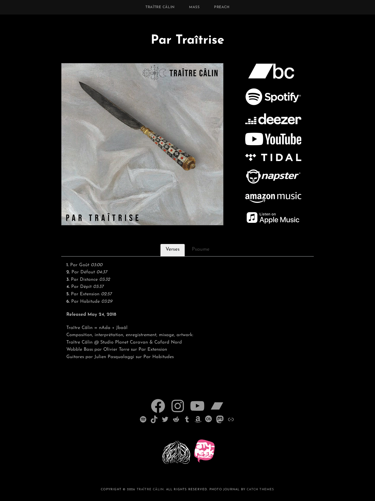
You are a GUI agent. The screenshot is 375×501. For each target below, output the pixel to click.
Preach (222, 7)
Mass (194, 7)
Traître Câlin (160, 7)
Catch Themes (260, 489)
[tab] (172, 250)
